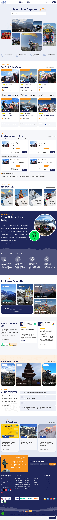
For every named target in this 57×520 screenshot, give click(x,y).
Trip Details (13, 95)
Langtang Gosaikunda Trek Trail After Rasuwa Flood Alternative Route (8, 444)
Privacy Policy (26, 488)
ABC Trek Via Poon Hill (49, 42)
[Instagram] (6, 490)
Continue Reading (5, 449)
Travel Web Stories (18, 480)
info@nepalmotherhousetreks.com (8, 485)
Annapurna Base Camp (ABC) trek (47, 337)
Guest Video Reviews (19, 486)
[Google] (12, 344)
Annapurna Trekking (41, 296)
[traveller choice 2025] (34, 235)
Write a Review (27, 486)
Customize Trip (27, 484)
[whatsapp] (2, 513)
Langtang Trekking (40, 311)
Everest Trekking (7, 302)
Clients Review (17, 478)
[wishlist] (55, 2)
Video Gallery (26, 482)
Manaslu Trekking (24, 302)
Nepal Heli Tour (52, 202)
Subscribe (52, 464)
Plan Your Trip (26, 478)
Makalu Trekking (46, 489)
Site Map (35, 482)
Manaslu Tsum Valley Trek (26, 115)
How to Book (17, 488)
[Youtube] (10, 490)
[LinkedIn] (8, 490)
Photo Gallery (26, 480)
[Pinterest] (2, 492)
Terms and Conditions (19, 482)
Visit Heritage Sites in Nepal (22, 383)
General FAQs (36, 478)
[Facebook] (2, 490)
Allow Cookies (52, 517)
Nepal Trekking (9, 202)
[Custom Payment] (50, 498)
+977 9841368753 (6, 487)
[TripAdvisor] (4, 344)
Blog (43, 1)
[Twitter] (4, 490)
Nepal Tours (24, 202)
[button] (44, 13)
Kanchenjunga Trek (47, 485)
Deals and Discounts (19, 484)
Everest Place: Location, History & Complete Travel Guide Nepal (46, 444)
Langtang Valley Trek (7, 115)
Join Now (24, 152)
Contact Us (36, 484)
